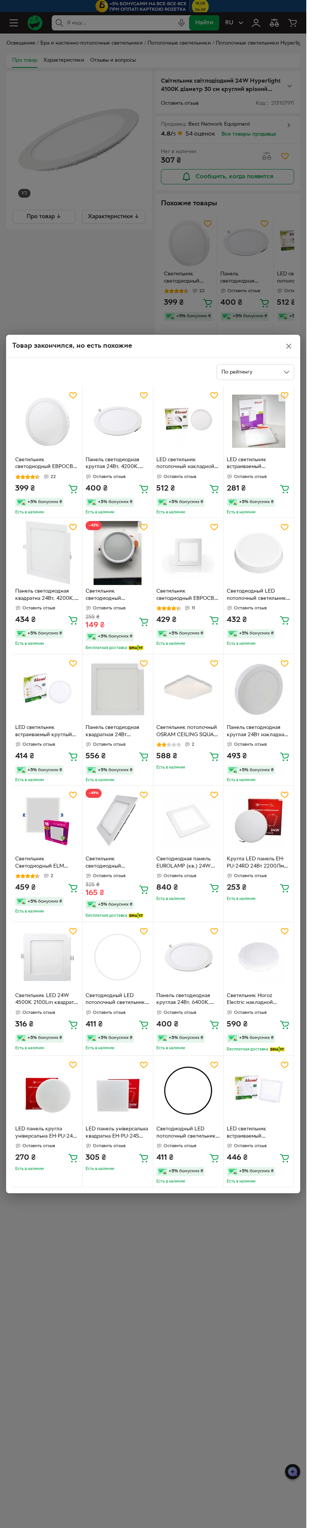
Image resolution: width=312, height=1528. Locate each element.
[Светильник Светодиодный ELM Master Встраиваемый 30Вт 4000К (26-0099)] (47, 821)
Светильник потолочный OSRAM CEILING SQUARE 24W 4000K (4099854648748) (188, 732)
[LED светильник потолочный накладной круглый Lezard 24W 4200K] (188, 421)
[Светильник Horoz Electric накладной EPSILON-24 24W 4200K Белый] (259, 957)
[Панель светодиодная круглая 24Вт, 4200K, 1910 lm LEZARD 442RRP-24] (118, 421)
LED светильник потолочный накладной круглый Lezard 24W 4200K (185, 464)
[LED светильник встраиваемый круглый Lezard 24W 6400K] (47, 689)
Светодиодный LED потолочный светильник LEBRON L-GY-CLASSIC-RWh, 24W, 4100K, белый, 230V (256, 596)
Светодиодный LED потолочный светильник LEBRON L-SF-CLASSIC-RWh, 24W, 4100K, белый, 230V (115, 1000)
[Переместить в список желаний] (73, 395)
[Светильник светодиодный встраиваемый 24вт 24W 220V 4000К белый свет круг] (118, 553)
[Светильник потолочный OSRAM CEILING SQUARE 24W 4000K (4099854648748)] (188, 689)
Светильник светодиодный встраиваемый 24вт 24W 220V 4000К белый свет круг (116, 596)
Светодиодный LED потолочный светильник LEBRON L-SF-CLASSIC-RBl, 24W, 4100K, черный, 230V (188, 1133)
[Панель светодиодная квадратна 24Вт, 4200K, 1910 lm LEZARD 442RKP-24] (47, 553)
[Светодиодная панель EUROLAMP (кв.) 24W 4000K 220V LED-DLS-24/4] (188, 821)
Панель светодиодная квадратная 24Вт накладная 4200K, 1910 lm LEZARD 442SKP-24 (114, 732)
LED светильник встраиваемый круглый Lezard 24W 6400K (43, 732)
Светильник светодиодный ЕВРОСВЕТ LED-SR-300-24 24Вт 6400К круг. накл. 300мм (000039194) (47, 464)
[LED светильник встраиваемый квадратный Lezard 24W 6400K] (259, 1091)
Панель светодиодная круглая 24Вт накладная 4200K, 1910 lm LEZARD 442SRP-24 (257, 732)
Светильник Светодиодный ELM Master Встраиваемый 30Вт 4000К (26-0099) (43, 863)
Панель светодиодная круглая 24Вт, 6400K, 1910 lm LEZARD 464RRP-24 (187, 1000)
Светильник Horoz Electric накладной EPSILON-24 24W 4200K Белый (257, 1000)
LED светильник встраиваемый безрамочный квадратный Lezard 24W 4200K (258, 464)
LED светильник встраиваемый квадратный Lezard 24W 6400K (257, 1133)
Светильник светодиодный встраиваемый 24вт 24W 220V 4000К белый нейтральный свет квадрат (116, 863)
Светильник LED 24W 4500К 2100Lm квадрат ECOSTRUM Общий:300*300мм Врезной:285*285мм (44, 1000)
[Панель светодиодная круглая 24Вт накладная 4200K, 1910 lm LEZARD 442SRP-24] (259, 689)
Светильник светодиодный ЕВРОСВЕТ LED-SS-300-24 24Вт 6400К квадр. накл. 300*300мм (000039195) (188, 596)
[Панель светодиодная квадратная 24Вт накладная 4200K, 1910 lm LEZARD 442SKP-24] (118, 689)
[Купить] (73, 489)
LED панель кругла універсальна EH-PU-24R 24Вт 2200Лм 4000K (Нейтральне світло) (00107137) (45, 1133)
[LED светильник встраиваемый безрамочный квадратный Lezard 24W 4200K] (259, 421)
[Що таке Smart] (136, 648)
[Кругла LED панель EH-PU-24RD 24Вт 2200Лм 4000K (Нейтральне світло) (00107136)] (259, 821)
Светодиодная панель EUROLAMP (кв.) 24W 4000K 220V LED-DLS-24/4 (184, 863)
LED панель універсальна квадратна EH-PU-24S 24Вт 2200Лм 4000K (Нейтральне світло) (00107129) (117, 1133)
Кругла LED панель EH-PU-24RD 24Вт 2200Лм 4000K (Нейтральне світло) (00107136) (256, 863)
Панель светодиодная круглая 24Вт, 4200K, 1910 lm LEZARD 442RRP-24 (116, 464)
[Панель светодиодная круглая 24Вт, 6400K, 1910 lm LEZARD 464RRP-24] (188, 957)
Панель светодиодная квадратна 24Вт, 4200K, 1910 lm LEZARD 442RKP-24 (46, 596)
